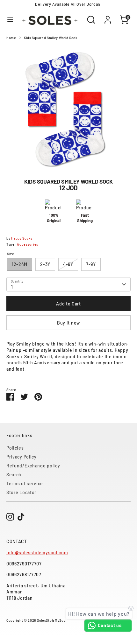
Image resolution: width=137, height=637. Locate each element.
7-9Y (91, 264)
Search (13, 474)
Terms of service (24, 483)
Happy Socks (21, 238)
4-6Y (68, 264)
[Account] (107, 16)
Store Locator (21, 492)
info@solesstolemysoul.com (37, 552)
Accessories (27, 244)
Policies (15, 448)
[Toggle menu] (10, 19)
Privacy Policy (21, 456)
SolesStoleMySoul (52, 620)
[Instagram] (10, 517)
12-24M (19, 264)
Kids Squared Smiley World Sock (50, 38)
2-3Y (45, 264)
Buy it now (68, 323)
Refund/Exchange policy (33, 465)
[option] (68, 107)
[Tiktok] (21, 517)
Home (11, 38)
